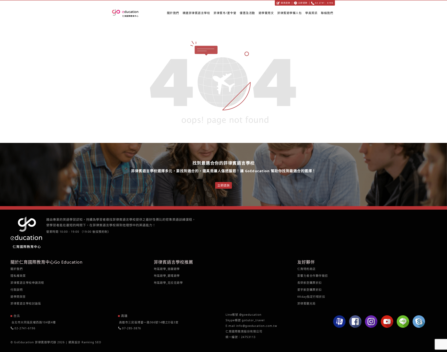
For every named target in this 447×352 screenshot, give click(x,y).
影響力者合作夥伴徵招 (312, 276)
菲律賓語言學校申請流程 (27, 283)
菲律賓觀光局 (306, 303)
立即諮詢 (302, 2)
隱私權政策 (18, 276)
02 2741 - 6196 (323, 2)
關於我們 (173, 13)
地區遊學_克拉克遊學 (168, 283)
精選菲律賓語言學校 (196, 13)
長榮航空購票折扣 (309, 283)
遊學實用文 (266, 13)
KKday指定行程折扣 (311, 297)
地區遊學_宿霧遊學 (167, 269)
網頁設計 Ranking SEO (84, 342)
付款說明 (16, 290)
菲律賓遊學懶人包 (289, 13)
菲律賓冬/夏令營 (225, 13)
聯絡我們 (327, 13)
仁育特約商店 (306, 269)
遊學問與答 (18, 297)
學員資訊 (311, 13)
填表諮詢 (285, 2)
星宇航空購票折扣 (309, 290)
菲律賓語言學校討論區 (25, 303)
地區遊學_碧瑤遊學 (167, 276)
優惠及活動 (247, 13)
